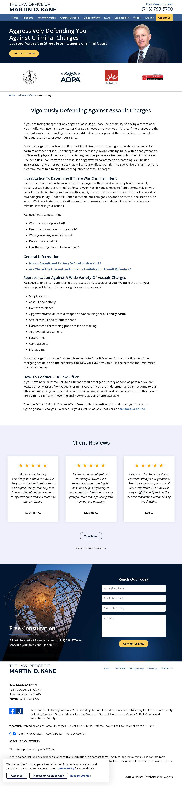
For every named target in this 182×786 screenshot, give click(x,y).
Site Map (152, 668)
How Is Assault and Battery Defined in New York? (65, 263)
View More (91, 536)
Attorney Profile (47, 17)
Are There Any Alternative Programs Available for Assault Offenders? (80, 269)
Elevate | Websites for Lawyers (149, 776)
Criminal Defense (69, 17)
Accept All (17, 775)
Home (15, 17)
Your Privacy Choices (30, 733)
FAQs (107, 17)
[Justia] (19, 711)
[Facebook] (12, 711)
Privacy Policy (136, 668)
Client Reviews (91, 17)
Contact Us (164, 17)
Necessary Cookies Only (48, 775)
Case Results (122, 17)
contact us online (132, 409)
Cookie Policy (54, 733)
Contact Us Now (24, 53)
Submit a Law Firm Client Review (91, 548)
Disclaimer (119, 668)
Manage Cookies (76, 733)
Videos (137, 17)
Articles (149, 17)
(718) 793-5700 (157, 9)
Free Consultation (159, 4)
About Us (28, 17)
